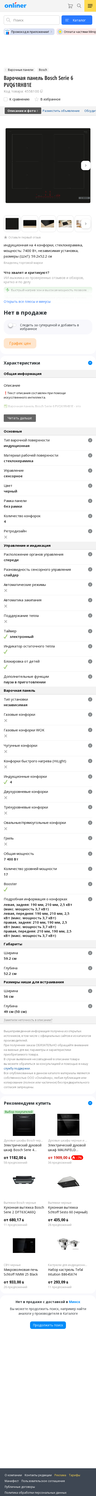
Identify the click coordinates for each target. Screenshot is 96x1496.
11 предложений (15, 1225)
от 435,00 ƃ (58, 1219)
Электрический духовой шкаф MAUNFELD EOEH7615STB (67, 1147)
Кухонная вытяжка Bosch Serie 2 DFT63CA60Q (24, 1209)
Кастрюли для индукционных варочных (68, 1265)
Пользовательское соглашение (43, 1481)
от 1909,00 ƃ (59, 1157)
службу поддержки (17, 1068)
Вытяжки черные (60, 1202)
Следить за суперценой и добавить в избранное (49, 327)
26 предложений (15, 1287)
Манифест (12, 1481)
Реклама (60, 1475)
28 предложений (60, 1225)
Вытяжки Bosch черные (20, 1202)
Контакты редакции (38, 1475)
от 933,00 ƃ (14, 1282)
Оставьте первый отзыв (24, 237)
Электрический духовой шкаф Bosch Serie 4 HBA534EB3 (22, 1147)
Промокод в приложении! (30, 32)
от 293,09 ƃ (58, 1282)
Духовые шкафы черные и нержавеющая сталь (68, 1140)
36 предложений (60, 1162)
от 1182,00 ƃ (15, 1157)
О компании (13, 1475)
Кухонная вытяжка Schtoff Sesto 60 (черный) (68, 1209)
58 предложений (15, 1162)
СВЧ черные (12, 1265)
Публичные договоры (20, 1487)
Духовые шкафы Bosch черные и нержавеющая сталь (24, 1140)
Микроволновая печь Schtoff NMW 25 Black (21, 1271)
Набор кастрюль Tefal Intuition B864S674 (65, 1271)
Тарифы (74, 1475)
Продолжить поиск (48, 1325)
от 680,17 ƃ (14, 1219)
